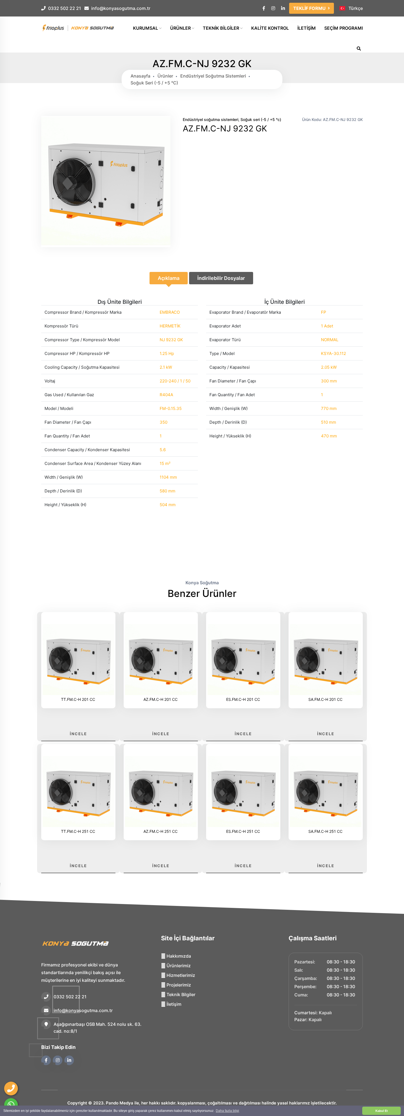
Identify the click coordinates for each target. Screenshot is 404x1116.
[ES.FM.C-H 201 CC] (243, 660)
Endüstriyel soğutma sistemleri (213, 76)
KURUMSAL (146, 28)
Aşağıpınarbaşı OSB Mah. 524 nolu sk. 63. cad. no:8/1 (98, 1027)
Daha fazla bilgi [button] (227, 1111)
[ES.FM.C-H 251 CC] (243, 792)
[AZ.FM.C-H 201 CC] (161, 660)
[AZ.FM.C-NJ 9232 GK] (105, 243)
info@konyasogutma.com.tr (120, 8)
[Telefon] (11, 1088)
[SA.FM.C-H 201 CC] (325, 660)
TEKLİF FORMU (309, 8)
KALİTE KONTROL (270, 28)
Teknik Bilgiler (180, 994)
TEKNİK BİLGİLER (221, 28)
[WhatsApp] (11, 1105)
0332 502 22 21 (64, 8)
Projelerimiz (178, 985)
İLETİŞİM (306, 28)
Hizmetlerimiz (180, 975)
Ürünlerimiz (178, 965)
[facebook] (264, 8)
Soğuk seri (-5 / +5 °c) (154, 83)
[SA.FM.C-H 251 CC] (325, 792)
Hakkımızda (178, 956)
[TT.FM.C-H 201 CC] (78, 660)
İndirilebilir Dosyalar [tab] (221, 278)
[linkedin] (283, 8)
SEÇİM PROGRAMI (343, 28)
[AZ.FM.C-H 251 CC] (161, 792)
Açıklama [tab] (168, 278)
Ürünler (165, 76)
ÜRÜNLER (181, 28)
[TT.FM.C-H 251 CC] (78, 792)
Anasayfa (140, 76)
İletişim (173, 1004)
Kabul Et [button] (381, 1110)
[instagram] (273, 8)
